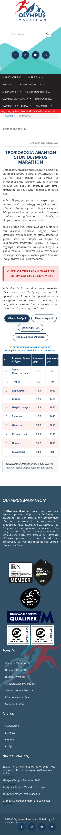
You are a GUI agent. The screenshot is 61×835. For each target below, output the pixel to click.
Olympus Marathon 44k (18, 663)
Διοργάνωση (12, 725)
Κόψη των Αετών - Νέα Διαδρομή (21, 793)
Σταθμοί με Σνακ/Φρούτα (30, 337)
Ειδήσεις (10, 732)
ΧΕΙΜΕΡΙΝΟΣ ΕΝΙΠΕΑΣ (36, 92)
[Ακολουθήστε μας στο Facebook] (15, 55)
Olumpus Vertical (15, 676)
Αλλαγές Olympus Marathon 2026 (21, 780)
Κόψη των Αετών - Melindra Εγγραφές (24, 787)
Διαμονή (10, 739)
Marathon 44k (10, 78)
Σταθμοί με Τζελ (30, 327)
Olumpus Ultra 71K (16, 670)
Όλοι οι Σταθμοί (17, 318)
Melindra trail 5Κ (14, 704)
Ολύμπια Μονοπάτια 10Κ (19, 690)
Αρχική (9, 115)
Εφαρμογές (41, 107)
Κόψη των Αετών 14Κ (17, 697)
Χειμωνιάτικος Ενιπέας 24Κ (20, 683)
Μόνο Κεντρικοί (44, 318)
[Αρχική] (30, 12)
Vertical (6, 85)
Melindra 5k (9, 92)
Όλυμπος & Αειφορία (14, 107)
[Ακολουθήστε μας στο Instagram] (25, 55)
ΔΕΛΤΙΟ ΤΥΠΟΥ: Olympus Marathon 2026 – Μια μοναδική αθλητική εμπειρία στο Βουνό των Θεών (29, 770)
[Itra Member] (20, 572)
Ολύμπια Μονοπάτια (14, 99)
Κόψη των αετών (29, 85)
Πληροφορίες (42, 99)
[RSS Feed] (46, 55)
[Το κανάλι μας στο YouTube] (35, 55)
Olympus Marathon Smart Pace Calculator (26, 800)
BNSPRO (23, 822)
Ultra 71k (33, 78)
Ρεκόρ (8, 746)
